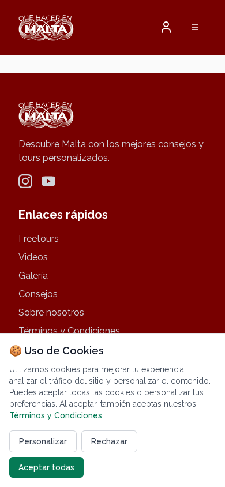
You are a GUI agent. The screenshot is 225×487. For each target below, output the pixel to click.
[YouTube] (48, 181)
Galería (33, 275)
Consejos (38, 294)
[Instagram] (25, 181)
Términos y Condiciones (69, 330)
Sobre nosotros (51, 312)
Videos (33, 257)
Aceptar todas (46, 467)
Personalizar (43, 441)
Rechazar (109, 441)
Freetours (38, 238)
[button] (166, 27)
